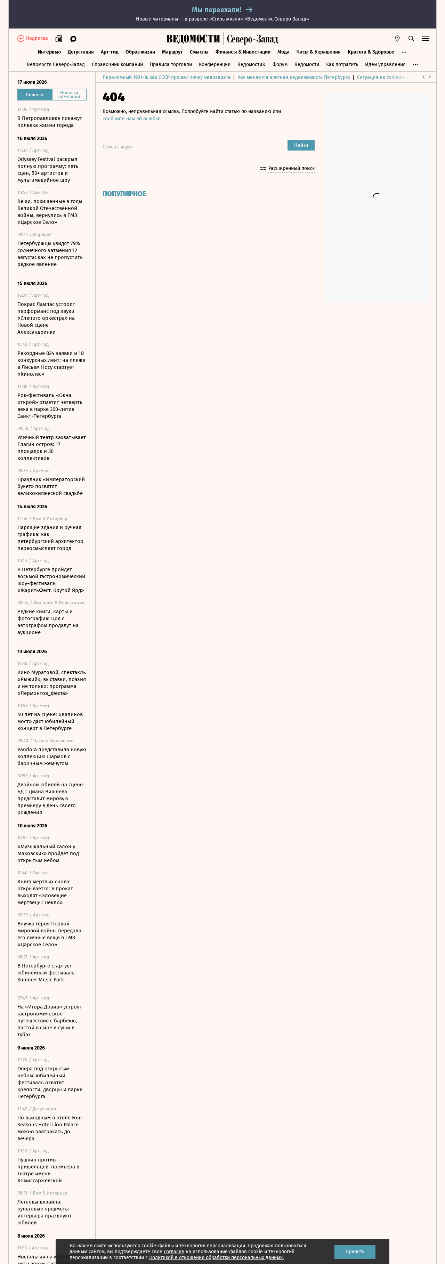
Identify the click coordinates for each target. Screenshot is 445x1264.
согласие (174, 1252)
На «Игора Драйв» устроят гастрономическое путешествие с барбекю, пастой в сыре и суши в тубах (49, 1021)
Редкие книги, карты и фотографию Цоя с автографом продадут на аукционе (48, 621)
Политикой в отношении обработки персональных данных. (216, 1258)
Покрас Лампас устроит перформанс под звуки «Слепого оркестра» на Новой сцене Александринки (46, 318)
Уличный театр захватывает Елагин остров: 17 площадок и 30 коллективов (51, 447)
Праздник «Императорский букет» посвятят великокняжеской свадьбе (51, 486)
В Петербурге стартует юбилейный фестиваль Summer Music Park (46, 973)
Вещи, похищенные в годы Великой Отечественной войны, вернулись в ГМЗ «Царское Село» (49, 211)
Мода (283, 52)
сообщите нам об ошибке (132, 119)
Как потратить (342, 64)
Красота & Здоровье (371, 52)
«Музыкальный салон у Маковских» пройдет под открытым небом (48, 853)
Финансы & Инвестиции (243, 52)
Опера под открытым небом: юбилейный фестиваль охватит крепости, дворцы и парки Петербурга (50, 1083)
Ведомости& (251, 64)
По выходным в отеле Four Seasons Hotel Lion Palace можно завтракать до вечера (49, 1128)
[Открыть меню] (425, 38)
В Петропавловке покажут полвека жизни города (49, 121)
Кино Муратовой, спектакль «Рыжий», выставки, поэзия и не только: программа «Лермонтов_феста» (51, 682)
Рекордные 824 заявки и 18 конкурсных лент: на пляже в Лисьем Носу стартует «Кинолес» (51, 363)
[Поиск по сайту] (411, 38)
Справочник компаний (117, 64)
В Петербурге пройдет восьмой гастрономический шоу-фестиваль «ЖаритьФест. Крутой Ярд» (51, 579)
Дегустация (81, 52)
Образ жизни (140, 52)
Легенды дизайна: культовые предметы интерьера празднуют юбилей (44, 1212)
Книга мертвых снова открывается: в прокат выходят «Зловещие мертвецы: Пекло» (45, 892)
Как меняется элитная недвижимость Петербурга (293, 77)
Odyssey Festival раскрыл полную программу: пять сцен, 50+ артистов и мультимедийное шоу (48, 169)
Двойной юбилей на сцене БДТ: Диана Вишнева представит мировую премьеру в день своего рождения (50, 798)
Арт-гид (110, 52)
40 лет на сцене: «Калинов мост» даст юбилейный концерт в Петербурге (50, 721)
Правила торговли (171, 64)
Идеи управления (385, 64)
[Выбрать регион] (397, 38)
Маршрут (172, 52)
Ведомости (306, 64)
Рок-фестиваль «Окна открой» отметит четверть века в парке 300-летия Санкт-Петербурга (49, 405)
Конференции (214, 64)
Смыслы (199, 52)
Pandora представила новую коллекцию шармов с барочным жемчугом (51, 756)
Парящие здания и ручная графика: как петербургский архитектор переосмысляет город (50, 537)
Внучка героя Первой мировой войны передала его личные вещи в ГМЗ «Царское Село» (49, 934)
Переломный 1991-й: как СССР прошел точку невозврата (166, 77)
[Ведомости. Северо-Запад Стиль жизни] (251, 38)
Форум (280, 64)
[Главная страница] (193, 38)
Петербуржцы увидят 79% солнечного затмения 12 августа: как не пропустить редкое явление (50, 253)
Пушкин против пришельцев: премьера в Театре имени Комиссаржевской (48, 1170)
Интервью (49, 52)
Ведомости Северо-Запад (56, 64)
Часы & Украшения (319, 52)
